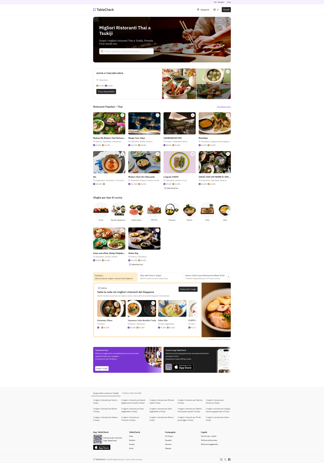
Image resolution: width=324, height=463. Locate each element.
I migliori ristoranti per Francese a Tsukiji (130, 418)
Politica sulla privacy (209, 440)
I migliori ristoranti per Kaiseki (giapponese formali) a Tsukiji (133, 401)
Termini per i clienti (208, 436)
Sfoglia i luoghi (102, 368)
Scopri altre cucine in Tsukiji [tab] (105, 393)
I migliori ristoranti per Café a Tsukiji (217, 418)
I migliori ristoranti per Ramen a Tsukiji (105, 410)
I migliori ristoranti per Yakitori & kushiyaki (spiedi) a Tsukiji (190, 410)
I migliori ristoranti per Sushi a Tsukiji (105, 401)
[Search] (102, 51)
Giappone (204, 9)
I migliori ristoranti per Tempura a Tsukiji (215, 401)
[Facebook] (229, 459)
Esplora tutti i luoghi (188, 289)
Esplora (132, 440)
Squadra (168, 440)
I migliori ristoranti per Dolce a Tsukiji (161, 418)
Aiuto (229, 2)
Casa (131, 436)
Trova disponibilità (106, 91)
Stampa (168, 448)
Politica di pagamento (209, 444)
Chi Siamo (169, 436)
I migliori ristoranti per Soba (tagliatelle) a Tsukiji (132, 410)
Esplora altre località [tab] (132, 393)
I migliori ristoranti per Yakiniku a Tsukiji (190, 401)
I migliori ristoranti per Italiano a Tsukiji (105, 418)
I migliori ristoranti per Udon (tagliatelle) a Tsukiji (160, 410)
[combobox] (126, 51)
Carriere (168, 444)
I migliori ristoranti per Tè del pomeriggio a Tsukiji (189, 418)
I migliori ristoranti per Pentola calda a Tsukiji (161, 401)
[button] (108, 141)
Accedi (226, 9)
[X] (225, 459)
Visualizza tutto (224, 106)
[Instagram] (221, 459)
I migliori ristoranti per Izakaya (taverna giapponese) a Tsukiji (218, 410)
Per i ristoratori (219, 2)
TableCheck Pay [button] (172, 188)
